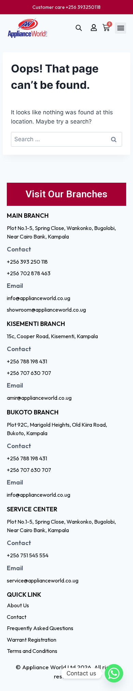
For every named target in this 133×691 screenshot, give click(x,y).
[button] (120, 28)
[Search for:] (66, 139)
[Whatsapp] (114, 673)
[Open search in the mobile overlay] (78, 28)
